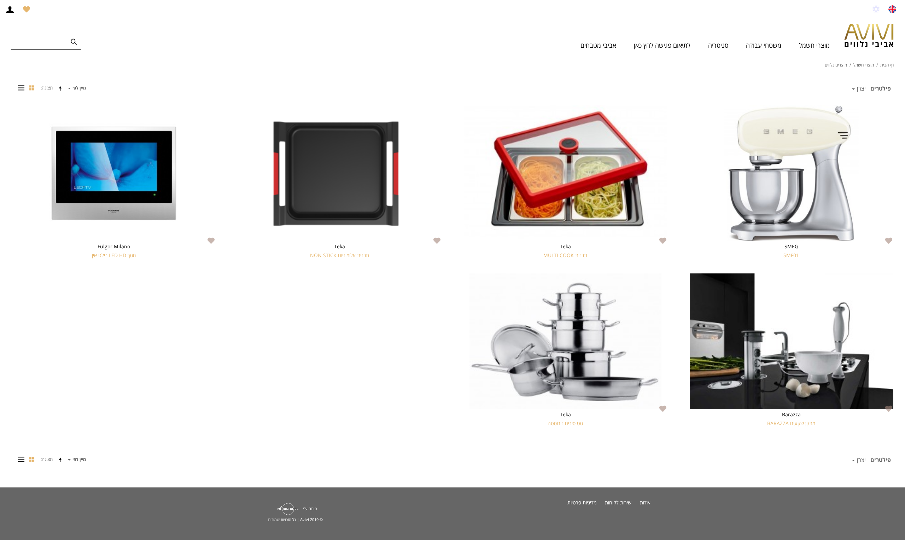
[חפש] (74, 42)
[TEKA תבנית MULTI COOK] (565, 173)
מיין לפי (78, 88)
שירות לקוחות (618, 502)
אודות (645, 502)
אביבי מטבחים (598, 45)
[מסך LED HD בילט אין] (114, 173)
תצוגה (47, 88)
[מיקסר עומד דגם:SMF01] (791, 173)
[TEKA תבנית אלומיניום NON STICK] (340, 173)
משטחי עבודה (763, 45)
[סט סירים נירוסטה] (565, 341)
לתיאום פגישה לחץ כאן (662, 45)
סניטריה (718, 45)
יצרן (861, 88)
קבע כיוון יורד (61, 88)
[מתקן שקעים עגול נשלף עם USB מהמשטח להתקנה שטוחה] (791, 341)
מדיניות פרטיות (581, 502)
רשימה (19, 87)
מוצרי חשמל (814, 45)
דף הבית (887, 65)
